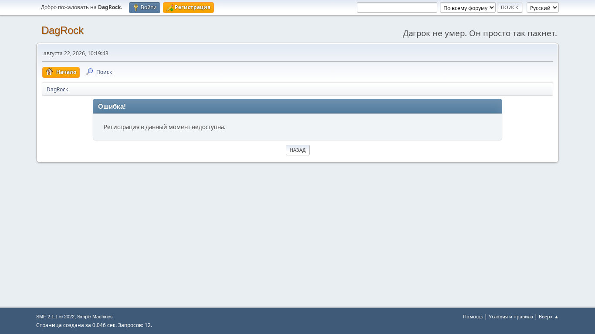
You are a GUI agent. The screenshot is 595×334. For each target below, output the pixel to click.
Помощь (473, 316)
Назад (298, 150)
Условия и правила (511, 316)
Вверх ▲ (549, 316)
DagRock (62, 30)
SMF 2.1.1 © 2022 (55, 316)
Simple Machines (95, 316)
